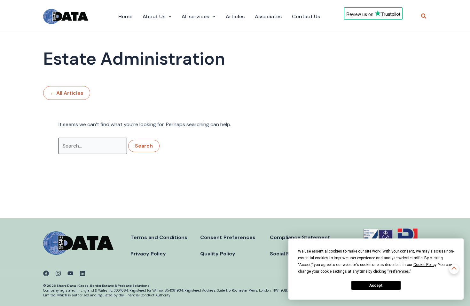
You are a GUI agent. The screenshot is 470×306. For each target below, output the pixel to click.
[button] (168, 16)
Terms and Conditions (158, 237)
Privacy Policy (148, 253)
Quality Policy (217, 253)
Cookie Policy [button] (424, 264)
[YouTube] (70, 273)
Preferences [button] (399, 271)
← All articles (66, 93)
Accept (376, 285)
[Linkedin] (82, 273)
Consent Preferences (227, 237)
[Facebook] (46, 273)
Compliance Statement (300, 237)
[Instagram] (58, 273)
